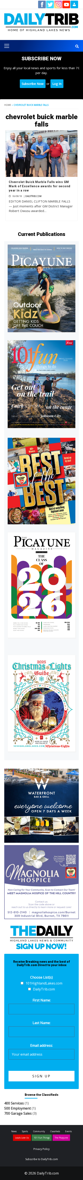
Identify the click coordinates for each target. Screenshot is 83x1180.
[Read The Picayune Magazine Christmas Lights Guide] (41, 703)
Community (39, 1131)
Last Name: (41, 1022)
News (14, 1131)
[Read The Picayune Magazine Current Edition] (41, 288)
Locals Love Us (22, 1137)
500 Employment (17, 1108)
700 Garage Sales (18, 1113)
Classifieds (55, 1131)
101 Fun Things (42, 1137)
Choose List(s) (41, 977)
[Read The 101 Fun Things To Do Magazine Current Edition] (41, 384)
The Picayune (61, 1137)
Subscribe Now (33, 83)
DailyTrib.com (33, 196)
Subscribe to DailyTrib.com (41, 1159)
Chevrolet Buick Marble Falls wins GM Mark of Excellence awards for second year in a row (39, 186)
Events (68, 1131)
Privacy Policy (41, 1149)
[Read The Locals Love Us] (41, 481)
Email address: (41, 1045)
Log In (57, 83)
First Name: (42, 1000)
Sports (25, 1131)
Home (7, 104)
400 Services (14, 1103)
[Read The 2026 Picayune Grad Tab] (41, 585)
